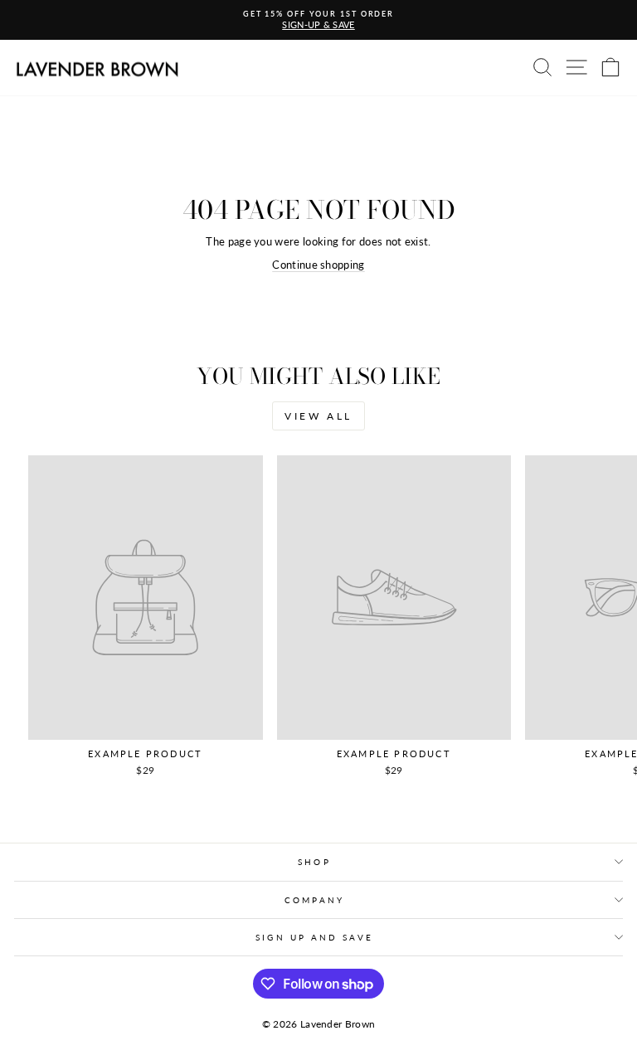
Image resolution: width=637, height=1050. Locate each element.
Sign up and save (313, 937)
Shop (314, 862)
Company (314, 900)
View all (318, 416)
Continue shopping (318, 264)
